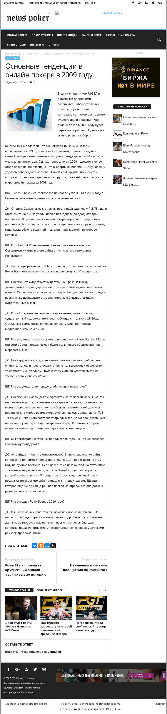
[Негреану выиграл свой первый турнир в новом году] (91, 608)
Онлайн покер (17, 35)
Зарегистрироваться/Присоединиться (55, 3)
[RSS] (146, 3)
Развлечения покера (120, 35)
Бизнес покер (16, 44)
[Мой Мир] (47, 545)
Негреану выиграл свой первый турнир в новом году (91, 626)
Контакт (91, 3)
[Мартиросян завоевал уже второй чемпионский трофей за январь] (56, 608)
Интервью (37, 44)
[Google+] (139, 3)
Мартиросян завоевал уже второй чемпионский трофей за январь (56, 628)
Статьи (53, 44)
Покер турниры (42, 35)
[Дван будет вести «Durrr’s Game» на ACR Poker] (21, 608)
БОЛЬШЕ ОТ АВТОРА (50, 590)
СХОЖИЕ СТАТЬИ (19, 590)
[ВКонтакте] (34, 545)
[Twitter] (153, 3)
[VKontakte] (159, 3)
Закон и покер (92, 35)
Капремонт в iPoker (136, 133)
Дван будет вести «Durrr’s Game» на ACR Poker (18, 626)
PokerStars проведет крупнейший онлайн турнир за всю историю (25, 569)
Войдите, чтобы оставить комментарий (33, 651)
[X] (53, 545)
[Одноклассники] (40, 545)
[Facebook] (132, 3)
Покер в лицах (67, 35)
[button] (159, 40)
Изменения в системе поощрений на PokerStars (85, 567)
